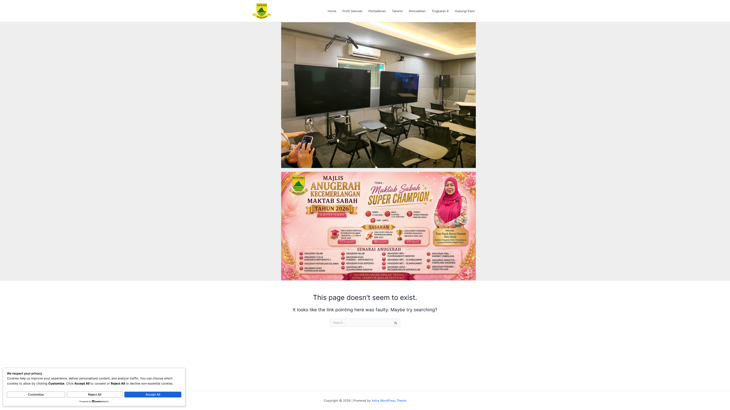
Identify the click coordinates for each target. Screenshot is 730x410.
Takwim (397, 11)
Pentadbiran (377, 11)
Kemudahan (417, 11)
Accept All (153, 394)
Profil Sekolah (352, 11)
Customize (36, 394)
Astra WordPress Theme (389, 400)
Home (332, 11)
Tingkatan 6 (440, 11)
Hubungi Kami (465, 11)
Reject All (94, 394)
